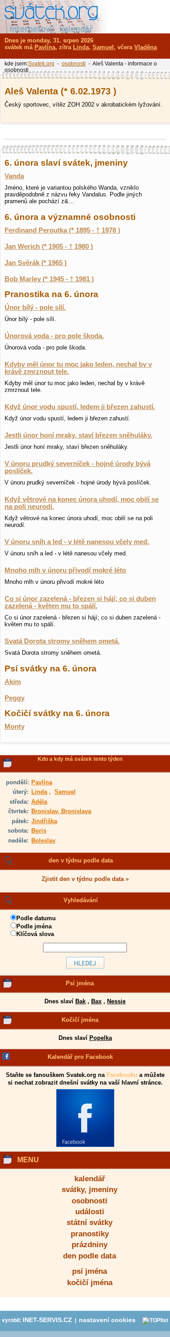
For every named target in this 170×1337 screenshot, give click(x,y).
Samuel (65, 791)
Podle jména (34, 926)
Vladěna (145, 47)
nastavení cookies (107, 1320)
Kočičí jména (80, 1019)
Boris (38, 830)
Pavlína (41, 782)
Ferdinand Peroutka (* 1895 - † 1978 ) (62, 230)
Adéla (39, 801)
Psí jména (80, 983)
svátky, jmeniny (89, 1189)
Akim (13, 681)
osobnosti (89, 1201)
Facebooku (122, 1074)
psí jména (89, 1271)
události (89, 1211)
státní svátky (89, 1222)
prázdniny (89, 1244)
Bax (96, 1001)
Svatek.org (41, 64)
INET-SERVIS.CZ (47, 1320)
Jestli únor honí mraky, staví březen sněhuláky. (78, 435)
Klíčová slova (35, 934)
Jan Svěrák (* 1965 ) (36, 262)
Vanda (14, 176)
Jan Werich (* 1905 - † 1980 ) (49, 246)
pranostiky (90, 1234)
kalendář (89, 1178)
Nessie (116, 1001)
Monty (14, 726)
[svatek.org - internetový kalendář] (53, 16)
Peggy (14, 698)
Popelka (100, 1037)
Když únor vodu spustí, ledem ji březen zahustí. (80, 406)
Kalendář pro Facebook (80, 1056)
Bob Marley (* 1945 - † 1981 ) (49, 279)
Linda (39, 791)
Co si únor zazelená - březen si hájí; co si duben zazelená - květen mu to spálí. (80, 602)
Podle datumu (36, 918)
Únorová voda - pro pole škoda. (54, 336)
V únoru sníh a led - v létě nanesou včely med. (77, 541)
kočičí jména (89, 1282)
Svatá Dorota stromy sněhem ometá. (62, 641)
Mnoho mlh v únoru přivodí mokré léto (65, 570)
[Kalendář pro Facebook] (85, 1145)
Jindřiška (44, 821)
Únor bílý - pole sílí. (35, 307)
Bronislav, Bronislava (61, 811)
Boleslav (43, 840)
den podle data (89, 1256)
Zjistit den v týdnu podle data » (85, 879)
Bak (80, 1001)
